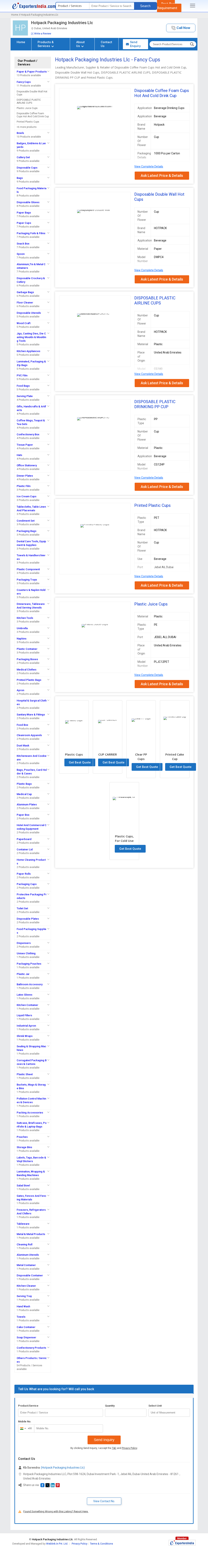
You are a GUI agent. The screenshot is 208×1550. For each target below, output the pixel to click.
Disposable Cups (27, 167)
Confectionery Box (28, 434)
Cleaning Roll (24, 1244)
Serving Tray (24, 1296)
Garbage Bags (25, 292)
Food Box (22, 724)
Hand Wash (23, 1306)
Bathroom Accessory (29, 984)
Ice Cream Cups (26, 496)
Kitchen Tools (25, 617)
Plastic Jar (23, 974)
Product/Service (28, 1405)
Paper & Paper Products (32, 71)
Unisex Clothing (26, 953)
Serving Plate (25, 396)
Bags (20, 177)
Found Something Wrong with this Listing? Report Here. (55, 1511)
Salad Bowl (23, 1185)
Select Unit (155, 1405)
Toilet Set (22, 908)
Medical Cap (24, 794)
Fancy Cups (24, 81)
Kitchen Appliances (28, 351)
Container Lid (25, 849)
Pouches (22, 1136)
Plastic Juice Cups (27, 108)
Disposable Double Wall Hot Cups (32, 93)
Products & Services (46, 44)
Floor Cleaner (25, 302)
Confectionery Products (31, 1347)
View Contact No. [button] (104, 1501)
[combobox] (25, 1428)
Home (21, 42)
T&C (114, 1448)
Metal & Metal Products (31, 1234)
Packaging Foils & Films (31, 233)
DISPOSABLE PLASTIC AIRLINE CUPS (29, 101)
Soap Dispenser (26, 1337)
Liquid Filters (24, 1015)
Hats (19, 455)
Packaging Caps (27, 884)
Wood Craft (23, 323)
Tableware (23, 1223)
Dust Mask (23, 745)
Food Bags (23, 385)
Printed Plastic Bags (29, 679)
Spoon (21, 253)
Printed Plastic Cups (28, 121)
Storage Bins (24, 1147)
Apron (20, 690)
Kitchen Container (27, 1005)
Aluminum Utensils (28, 1254)
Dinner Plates (25, 475)
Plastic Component (28, 569)
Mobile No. (24, 1421)
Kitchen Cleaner (26, 1285)
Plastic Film (23, 486)
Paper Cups (24, 222)
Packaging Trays (27, 579)
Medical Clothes (26, 669)
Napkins (21, 638)
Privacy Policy (129, 1448)
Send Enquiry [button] (135, 44)
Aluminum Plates (27, 804)
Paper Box (23, 814)
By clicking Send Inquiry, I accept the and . (104, 1448)
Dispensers (24, 943)
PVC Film (22, 375)
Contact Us (106, 44)
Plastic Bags (24, 783)
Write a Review (42, 33)
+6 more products (27, 127)
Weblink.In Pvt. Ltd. (57, 1543)
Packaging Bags (26, 531)
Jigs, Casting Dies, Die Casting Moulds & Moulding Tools (31, 337)
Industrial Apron (26, 1025)
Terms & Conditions (101, 1543)
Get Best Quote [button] (80, 762)
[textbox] (169, 1413)
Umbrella (22, 628)
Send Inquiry (104, 1440)
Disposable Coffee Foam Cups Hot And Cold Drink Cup (33, 115)
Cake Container (26, 1327)
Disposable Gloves (28, 202)
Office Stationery (27, 465)
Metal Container (26, 1265)
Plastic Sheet (25, 1074)
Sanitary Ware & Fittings (31, 714)
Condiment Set (26, 520)
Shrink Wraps (24, 1036)
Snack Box (23, 243)
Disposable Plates (28, 918)
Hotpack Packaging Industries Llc (62, 22)
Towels (21, 1316)
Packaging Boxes (27, 659)
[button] (180, 28)
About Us (80, 44)
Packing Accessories (30, 1112)
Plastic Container (27, 648)
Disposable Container (30, 1275)
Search (145, 6)
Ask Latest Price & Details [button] (162, 175)
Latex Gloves (24, 994)
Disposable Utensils (29, 312)
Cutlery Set (23, 157)
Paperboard (24, 839)
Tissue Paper (25, 444)
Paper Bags (24, 212)
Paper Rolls (24, 873)
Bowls (20, 133)
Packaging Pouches (29, 963)
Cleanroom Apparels (29, 735)
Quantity (110, 1405)
